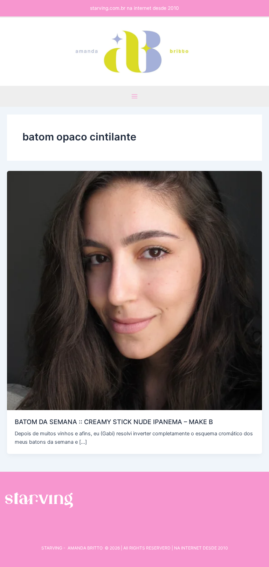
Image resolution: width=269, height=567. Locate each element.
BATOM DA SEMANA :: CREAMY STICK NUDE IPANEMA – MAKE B (114, 422)
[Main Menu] (134, 96)
